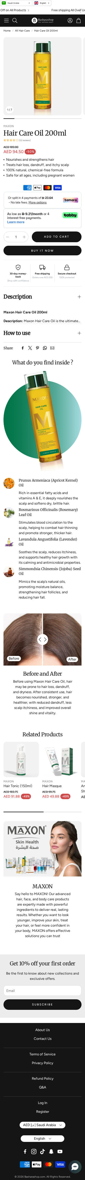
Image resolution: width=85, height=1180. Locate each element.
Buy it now (42, 250)
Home (7, 30)
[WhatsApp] (45, 348)
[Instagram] (33, 1151)
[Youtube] (60, 1151)
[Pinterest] (37, 348)
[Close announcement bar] (80, 9)
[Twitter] (30, 348)
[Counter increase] (24, 237)
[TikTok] (42, 1151)
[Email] (52, 348)
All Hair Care (22, 30)
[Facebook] (23, 348)
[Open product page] (21, 759)
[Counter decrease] (8, 237)
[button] (6, 21)
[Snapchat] (51, 1151)
